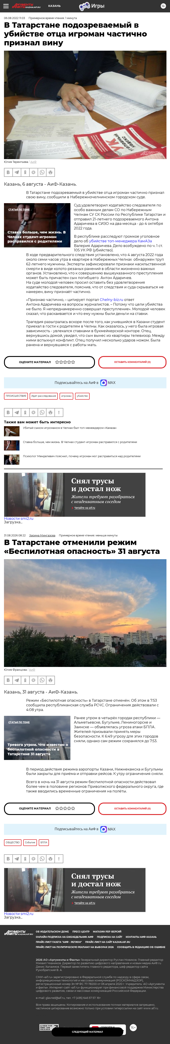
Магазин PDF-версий (107, 931)
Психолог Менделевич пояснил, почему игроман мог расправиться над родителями (82, 456)
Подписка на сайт (109, 937)
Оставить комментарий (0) (132, 362)
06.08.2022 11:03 (14, 18)
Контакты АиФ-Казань (141, 937)
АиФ (33, 162)
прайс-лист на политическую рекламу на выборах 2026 (75, 947)
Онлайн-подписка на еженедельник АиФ (64, 937)
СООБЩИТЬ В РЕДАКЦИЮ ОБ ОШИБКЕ (141, 947)
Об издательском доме (52, 931)
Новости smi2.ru (18, 518)
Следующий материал (87, 1032)
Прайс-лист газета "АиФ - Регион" (59, 942)
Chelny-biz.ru (111, 300)
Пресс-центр (80, 931)
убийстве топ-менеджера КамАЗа (120, 241)
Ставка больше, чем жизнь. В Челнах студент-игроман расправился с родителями (80, 442)
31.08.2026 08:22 (15, 535)
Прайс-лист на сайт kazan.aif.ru (107, 942)
